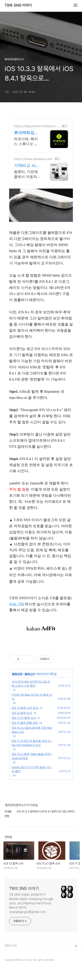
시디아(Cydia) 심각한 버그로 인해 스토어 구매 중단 (31, 683)
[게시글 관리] (29, 659)
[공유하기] (23, 659)
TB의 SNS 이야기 (18, 5)
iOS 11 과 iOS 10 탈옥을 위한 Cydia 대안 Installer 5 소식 (31, 743)
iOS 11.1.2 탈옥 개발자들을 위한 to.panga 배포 (31, 756)
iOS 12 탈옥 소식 (22, 712)
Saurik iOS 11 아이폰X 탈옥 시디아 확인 (31, 769)
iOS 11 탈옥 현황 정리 (25, 722)
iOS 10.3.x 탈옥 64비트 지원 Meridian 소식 (32, 729)
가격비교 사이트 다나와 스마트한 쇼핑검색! (27, 165)
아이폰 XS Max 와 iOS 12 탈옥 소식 (32, 696)
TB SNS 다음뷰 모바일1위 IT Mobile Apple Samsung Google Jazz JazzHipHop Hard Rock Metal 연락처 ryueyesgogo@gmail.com (31, 903)
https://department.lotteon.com (36, 126)
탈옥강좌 (17, 673)
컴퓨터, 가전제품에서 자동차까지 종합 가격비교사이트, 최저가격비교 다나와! (27, 174)
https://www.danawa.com (33, 159)
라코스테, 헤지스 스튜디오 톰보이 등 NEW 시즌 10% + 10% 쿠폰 (27, 141)
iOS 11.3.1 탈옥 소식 (24, 717)
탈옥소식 (30, 673)
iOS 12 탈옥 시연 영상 (25, 707)
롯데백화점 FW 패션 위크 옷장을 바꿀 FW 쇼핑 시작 (26, 132)
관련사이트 (11, 945)
